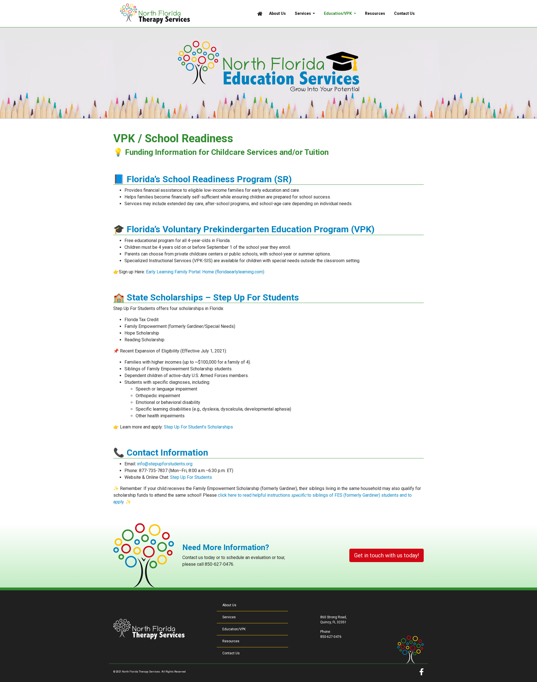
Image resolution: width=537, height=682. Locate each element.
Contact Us (231, 653)
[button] (305, 13)
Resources (230, 641)
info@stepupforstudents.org (164, 463)
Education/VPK (234, 629)
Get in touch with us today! (386, 555)
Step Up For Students (191, 477)
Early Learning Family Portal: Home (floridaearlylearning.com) (205, 271)
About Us (229, 605)
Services (229, 617)
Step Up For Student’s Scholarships (198, 427)
